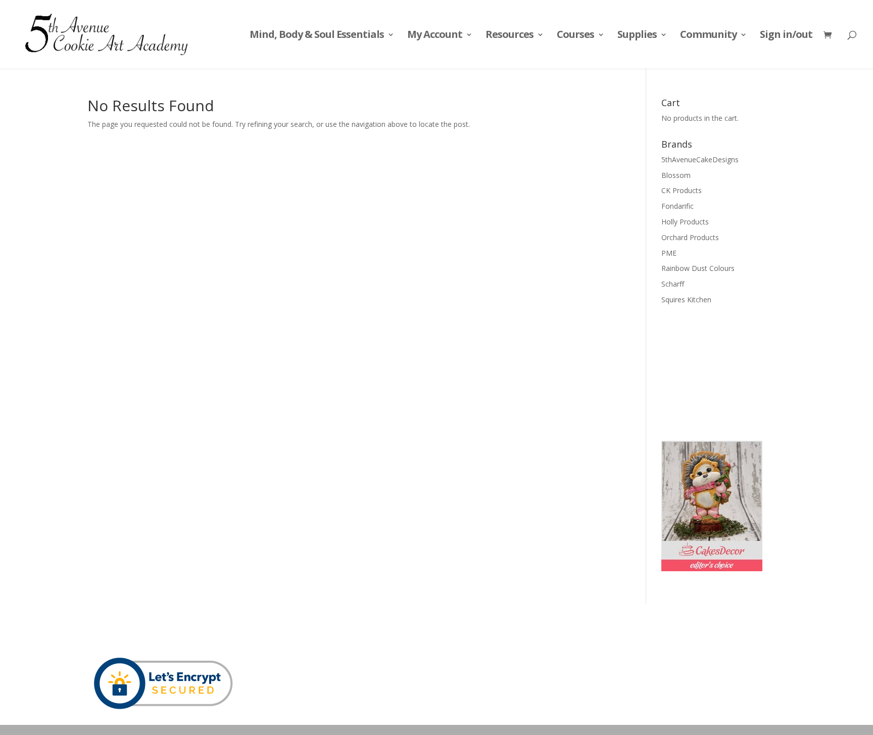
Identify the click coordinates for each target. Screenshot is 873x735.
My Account (434, 36)
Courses (575, 36)
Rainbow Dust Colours (698, 268)
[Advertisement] (711, 371)
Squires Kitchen (686, 299)
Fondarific (677, 206)
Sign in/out (786, 36)
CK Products (681, 190)
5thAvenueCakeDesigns (700, 159)
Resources (510, 36)
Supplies (637, 36)
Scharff (672, 284)
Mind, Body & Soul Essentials (317, 36)
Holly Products (685, 221)
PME (668, 253)
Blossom (676, 175)
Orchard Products (690, 237)
